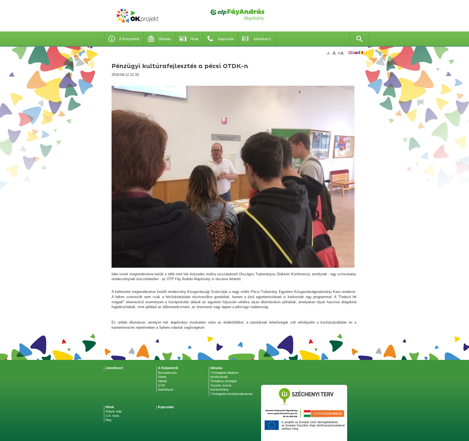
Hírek (194, 39)
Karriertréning (219, 389)
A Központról (129, 39)
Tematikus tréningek (223, 381)
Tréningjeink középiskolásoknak (231, 393)
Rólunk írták (114, 411)
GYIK (161, 385)
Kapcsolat (226, 39)
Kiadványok (165, 389)
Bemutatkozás (167, 372)
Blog (108, 419)
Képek (162, 376)
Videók (162, 381)
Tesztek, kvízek (221, 385)
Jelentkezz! (262, 39)
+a (341, 53)
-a (328, 53)
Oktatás (165, 39)
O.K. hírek (112, 415)
